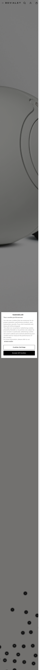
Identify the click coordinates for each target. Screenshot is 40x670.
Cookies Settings (19, 347)
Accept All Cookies (19, 353)
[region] (19, 335)
